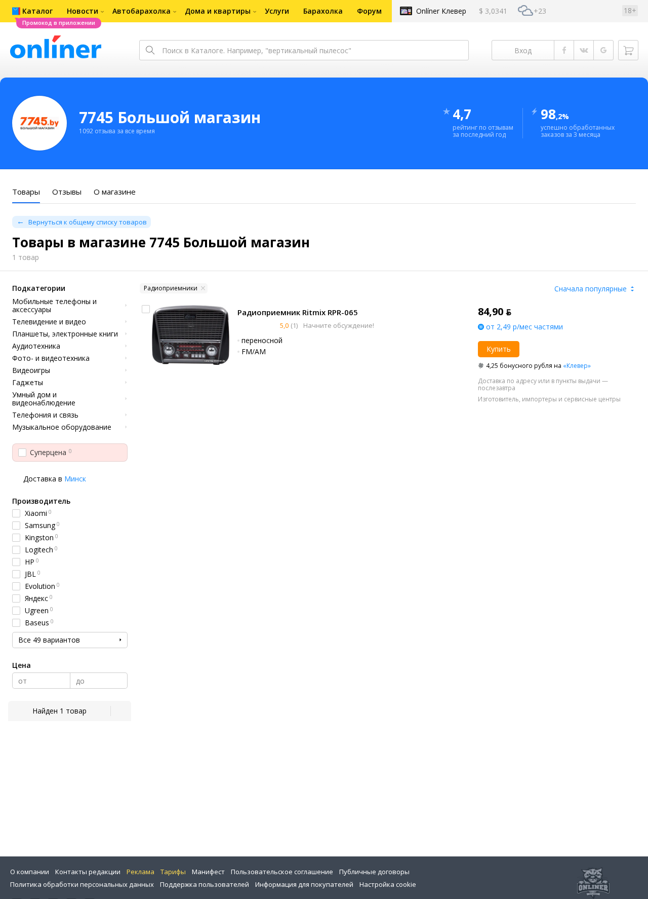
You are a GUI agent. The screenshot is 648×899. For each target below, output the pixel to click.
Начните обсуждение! (338, 325)
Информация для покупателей (304, 884)
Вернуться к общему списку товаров (87, 222)
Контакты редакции (87, 871)
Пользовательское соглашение (282, 871)
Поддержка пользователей (204, 884)
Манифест (208, 871)
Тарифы (173, 871)
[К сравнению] (146, 309)
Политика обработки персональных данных (82, 884)
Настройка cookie (387, 884)
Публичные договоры (374, 871)
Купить (499, 349)
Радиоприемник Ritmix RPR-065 (297, 312)
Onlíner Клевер (441, 11)
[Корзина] (628, 50)
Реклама (140, 871)
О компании (29, 871)
